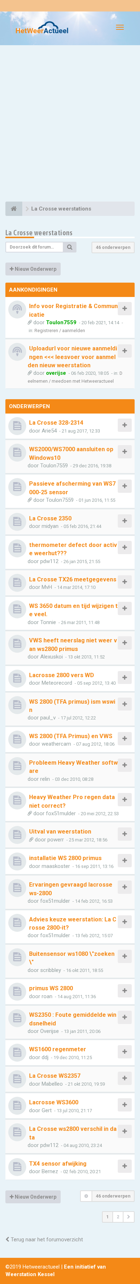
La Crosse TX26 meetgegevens (72, 579)
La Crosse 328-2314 (56, 422)
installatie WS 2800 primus (65, 858)
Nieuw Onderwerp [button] (35, 269)
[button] (129, 1217)
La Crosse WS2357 (54, 1075)
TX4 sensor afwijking (58, 1163)
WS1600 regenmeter (57, 1049)
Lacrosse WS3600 (53, 1102)
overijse (56, 373)
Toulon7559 (61, 322)
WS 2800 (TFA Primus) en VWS (70, 736)
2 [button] (118, 1216)
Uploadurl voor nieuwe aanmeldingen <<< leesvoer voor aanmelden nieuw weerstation (72, 357)
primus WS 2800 (51, 988)
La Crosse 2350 (50, 518)
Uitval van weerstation (60, 831)
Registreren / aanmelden (59, 330)
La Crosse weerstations (39, 232)
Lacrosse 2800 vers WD (61, 675)
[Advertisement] (70, 124)
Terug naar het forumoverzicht (46, 1239)
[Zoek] (70, 247)
